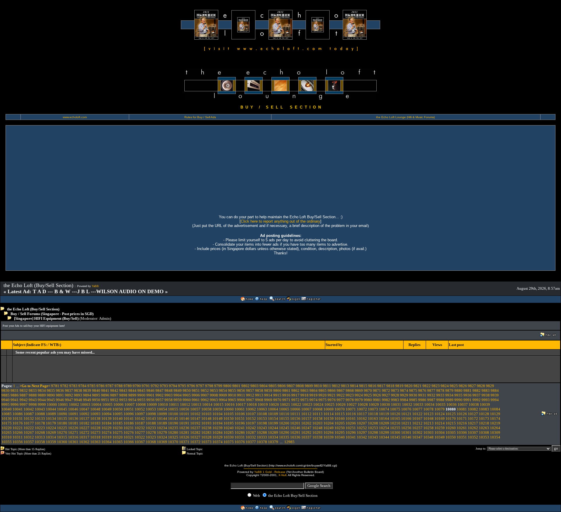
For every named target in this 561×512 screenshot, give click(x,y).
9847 (159, 390)
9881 (467, 390)
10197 (251, 423)
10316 (73, 437)
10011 (174, 404)
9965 (232, 400)
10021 (285, 404)
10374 (217, 442)
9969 (268, 400)
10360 (62, 442)
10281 (184, 432)
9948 (78, 400)
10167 (417, 418)
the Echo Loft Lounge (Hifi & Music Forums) (405, 117)
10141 (129, 418)
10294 (328, 432)
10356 (18, 442)
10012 (185, 404)
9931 (422, 395)
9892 (69, 395)
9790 (137, 386)
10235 (173, 428)
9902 (159, 395)
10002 (74, 404)
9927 (386, 395)
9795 (182, 386)
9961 (196, 400)
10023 (307, 404)
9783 (73, 386)
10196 (240, 423)
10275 (117, 432)
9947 (69, 400)
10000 (52, 404)
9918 (304, 395)
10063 (262, 409)
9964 (223, 400)
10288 (262, 432)
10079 (439, 409)
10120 (395, 414)
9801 (236, 386)
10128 (484, 414)
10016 (229, 404)
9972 (295, 400)
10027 (352, 404)
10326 (184, 437)
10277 (140, 432)
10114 (328, 414)
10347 (417, 437)
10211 (406, 423)
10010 (163, 404)
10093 (95, 414)
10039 (485, 404)
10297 (362, 432)
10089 (51, 414)
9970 (277, 400)
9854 (223, 390)
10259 (439, 428)
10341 (351, 437)
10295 (340, 432)
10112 (306, 414)
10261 (462, 428)
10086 (18, 414)
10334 (273, 437)
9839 (87, 390)
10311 (18, 437)
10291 (295, 432)
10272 (84, 432)
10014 (207, 404)
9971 (286, 400)
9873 (395, 390)
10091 (73, 414)
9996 (15, 404)
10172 (473, 418)
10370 (173, 442)
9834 (42, 390)
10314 (51, 437)
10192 (195, 423)
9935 (458, 395)
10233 (151, 428)
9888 (33, 395)
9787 (109, 386)
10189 (162, 423)
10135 (62, 418)
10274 (106, 432)
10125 (451, 414)
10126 (462, 414)
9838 (78, 390)
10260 (451, 428)
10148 (206, 418)
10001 (63, 404)
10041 (18, 409)
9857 (250, 390)
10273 (95, 432)
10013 (196, 404)
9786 (100, 386)
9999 (42, 404)
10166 (406, 418)
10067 (306, 409)
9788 (119, 386)
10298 (373, 432)
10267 (29, 432)
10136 (73, 418)
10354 (495, 437)
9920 (322, 395)
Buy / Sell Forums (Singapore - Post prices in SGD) (52, 314)
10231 (129, 428)
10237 (195, 428)
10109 (273, 414)
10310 (6, 437)
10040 (6, 409)
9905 (187, 395)
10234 (162, 428)
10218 (484, 423)
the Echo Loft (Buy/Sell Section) (33, 309)
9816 (372, 386)
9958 (169, 400)
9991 (467, 400)
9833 (33, 390)
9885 (5, 395)
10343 (373, 437)
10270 (62, 432)
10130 (6, 418)
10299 (384, 432)
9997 (24, 404)
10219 (495, 423)
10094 (106, 414)
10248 (317, 428)
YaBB (95, 286)
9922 (341, 395)
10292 (306, 432)
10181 (73, 423)
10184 (106, 423)
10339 (328, 437)
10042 (29, 409)
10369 (162, 442)
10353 (484, 437)
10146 (184, 418)
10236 (184, 428)
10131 (18, 418)
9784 (82, 386)
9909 (223, 395)
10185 (117, 423)
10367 (140, 442)
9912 (250, 395)
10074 (384, 409)
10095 (117, 414)
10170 (451, 418)
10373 (206, 442)
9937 (476, 395)
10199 (273, 423)
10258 (428, 428)
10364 (106, 442)
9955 (141, 400)
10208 (373, 423)
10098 (151, 414)
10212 (417, 423)
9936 (467, 395)
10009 (152, 404)
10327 (195, 437)
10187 (140, 423)
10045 (62, 409)
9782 (64, 386)
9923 (350, 395)
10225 (62, 428)
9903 (169, 395)
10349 (439, 437)
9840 (96, 390)
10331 (240, 437)
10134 (51, 418)
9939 (495, 395)
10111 (295, 414)
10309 (495, 432)
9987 (431, 400)
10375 (229, 442)
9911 (241, 395)
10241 (240, 428)
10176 (18, 423)
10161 (351, 418)
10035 (440, 404)
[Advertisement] (280, 169)
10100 (173, 414)
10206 (351, 423)
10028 (363, 404)
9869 (359, 390)
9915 (277, 395)
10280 (173, 432)
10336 (295, 437)
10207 (362, 423)
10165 (395, 418)
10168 (428, 418)
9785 (91, 386)
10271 (73, 432)
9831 (15, 390)
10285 (229, 432)
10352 (473, 437)
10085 (6, 414)
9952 (114, 400)
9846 (150, 390)
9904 (178, 395)
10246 (295, 428)
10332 (251, 437)
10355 (6, 442)
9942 (24, 400)
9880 (458, 390)
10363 (95, 442)
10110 (284, 414)
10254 (384, 428)
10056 (184, 409)
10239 (217, 428)
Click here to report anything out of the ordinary (280, 221)
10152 (251, 418)
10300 (395, 432)
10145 (173, 418)
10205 (340, 423)
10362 (84, 442)
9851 (196, 390)
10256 (406, 428)
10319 (106, 437)
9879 (449, 390)
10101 (184, 414)
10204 (328, 423)
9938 (486, 395)
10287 (251, 432)
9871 (377, 390)
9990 (458, 400)
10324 (162, 437)
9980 (368, 400)
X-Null (282, 475)
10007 (129, 404)
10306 (462, 432)
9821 (417, 386)
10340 (340, 437)
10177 (29, 423)
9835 (51, 390)
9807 (291, 386)
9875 (413, 390)
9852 (205, 390)
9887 (24, 395)
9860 (277, 390)
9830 (5, 390)
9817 (381, 386)
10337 (306, 437)
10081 (462, 409)
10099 (162, 414)
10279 (162, 432)
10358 (40, 442)
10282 (195, 432)
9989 (449, 400)
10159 (328, 418)
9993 (486, 400)
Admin (104, 318)
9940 (5, 400)
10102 (195, 414)
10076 (406, 409)
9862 (295, 390)
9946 (60, 400)
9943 (33, 400)
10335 (284, 437)
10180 (62, 423)
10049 (106, 409)
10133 (40, 418)
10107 (251, 414)
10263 (484, 428)
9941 (15, 400)
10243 (262, 428)
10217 (473, 423)
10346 (406, 437)
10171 (462, 418)
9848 (169, 390)
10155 (284, 418)
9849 (178, 390)
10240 (229, 428)
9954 (132, 400)
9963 (214, 400)
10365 (117, 442)
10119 (384, 414)
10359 (51, 442)
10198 (262, 423)
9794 (173, 386)
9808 (300, 386)
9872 (386, 390)
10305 (451, 432)
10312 (29, 437)
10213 (428, 423)
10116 (351, 414)
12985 (289, 442)
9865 (322, 390)
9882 (476, 390)
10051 (129, 409)
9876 (422, 390)
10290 (284, 432)
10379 (273, 442)
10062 (251, 409)
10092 (84, 414)
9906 (196, 395)
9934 (449, 395)
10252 (362, 428)
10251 (351, 428)
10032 (407, 404)
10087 (29, 414)
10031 (396, 404)
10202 (306, 423)
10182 (84, 423)
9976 (332, 400)
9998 (33, 404)
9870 (368, 390)
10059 (217, 409)
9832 (24, 390)
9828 (481, 386)
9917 (295, 395)
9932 (431, 395)
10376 (240, 442)
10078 (428, 409)
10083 (484, 409)
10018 (252, 404)
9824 (445, 386)
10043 (40, 409)
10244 (273, 428)
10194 (217, 423)
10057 (195, 409)
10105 (229, 414)
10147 (195, 418)
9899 (132, 395)
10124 (439, 414)
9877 (431, 390)
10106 (240, 414)
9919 (313, 395)
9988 (440, 400)
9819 (399, 386)
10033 (418, 404)
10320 (117, 437)
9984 (404, 400)
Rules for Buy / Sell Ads (200, 117)
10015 (218, 404)
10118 (373, 414)
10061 (240, 409)
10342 (362, 437)
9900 (141, 395)
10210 (395, 423)
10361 (73, 442)
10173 (484, 418)
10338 (317, 437)
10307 (473, 432)
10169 (439, 418)
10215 (451, 423)
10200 (284, 423)
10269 (51, 432)
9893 (78, 395)
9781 (55, 386)
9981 (377, 400)
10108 (262, 414)
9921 (332, 395)
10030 (385, 404)
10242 (251, 428)
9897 (114, 395)
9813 (345, 386)
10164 (384, 418)
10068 (317, 409)
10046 (73, 409)
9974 (313, 400)
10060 (229, 409)
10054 (162, 409)
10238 (206, 428)
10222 (29, 428)
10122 (417, 414)
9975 (322, 400)
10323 (151, 437)
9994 (495, 400)
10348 (428, 437)
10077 (417, 409)
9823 (436, 386)
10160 (340, 418)
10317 (84, 437)
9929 (404, 395)
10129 (495, 414)
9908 (214, 395)
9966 (241, 400)
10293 (317, 432)
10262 (473, 428)
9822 (427, 386)
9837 (69, 390)
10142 (140, 418)
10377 (251, 442)
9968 (259, 400)
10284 (217, 432)
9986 (422, 400)
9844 (132, 390)
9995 (5, 404)
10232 (140, 428)
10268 (40, 432)
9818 (390, 386)
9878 (440, 390)
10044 (51, 409)
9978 (350, 400)
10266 (18, 432)
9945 (51, 400)
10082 (473, 409)
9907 (205, 395)
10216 (462, 423)
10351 (462, 437)
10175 (6, 423)
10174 (495, 418)
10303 (428, 432)
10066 (295, 409)
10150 (229, 418)
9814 (354, 386)
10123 (428, 414)
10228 (95, 428)
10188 (151, 423)
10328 (206, 437)
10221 (18, 428)
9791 (146, 386)
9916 (286, 395)
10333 (262, 437)
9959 (178, 400)
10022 (296, 404)
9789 (128, 386)
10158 (317, 418)
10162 (362, 418)
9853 (214, 390)
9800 (227, 386)
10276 (129, 432)
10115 (340, 414)
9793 (164, 386)
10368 (151, 442)
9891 (60, 395)
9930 (413, 395)
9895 (96, 395)
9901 (150, 395)
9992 (476, 400)
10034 (429, 404)
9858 (259, 390)
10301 (406, 432)
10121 (406, 414)
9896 (105, 395)
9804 (263, 386)
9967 (250, 400)
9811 (327, 386)
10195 (229, 423)
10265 (6, 432)
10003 (85, 404)
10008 (141, 404)
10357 (29, 442)
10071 (351, 409)
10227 (84, 428)
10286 (240, 432)
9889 (42, 395)
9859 (268, 390)
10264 (495, 428)
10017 (241, 404)
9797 (200, 386)
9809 (309, 386)
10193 (206, 423)
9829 (490, 386)
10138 (95, 418)
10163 (373, 418)
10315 (62, 437)
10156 (295, 418)
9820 (408, 386)
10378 (262, 442)
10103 (206, 414)
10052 (140, 409)
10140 (117, 418)
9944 (42, 400)
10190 (173, 423)
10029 (374, 404)
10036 (451, 404)
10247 (306, 428)
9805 (273, 386)
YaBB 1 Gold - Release (269, 471)
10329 (217, 437)
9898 (123, 395)
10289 (273, 432)
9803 (254, 386)
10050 (117, 409)
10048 (95, 409)
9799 (218, 386)
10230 (117, 428)
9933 (440, 395)
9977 (341, 400)
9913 (259, 395)
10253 (373, 428)
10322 (140, 437)
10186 (129, 423)
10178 (40, 423)
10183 (95, 423)
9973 (304, 400)
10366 (129, 442)
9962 (205, 400)
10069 (328, 409)
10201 (295, 423)
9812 (336, 386)
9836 (60, 390)
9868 (350, 390)
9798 (209, 386)
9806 (282, 386)
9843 (123, 390)
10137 (84, 418)
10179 (51, 423)
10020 (274, 404)
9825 (454, 386)
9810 (318, 386)
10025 (329, 404)
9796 (191, 386)
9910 (232, 395)
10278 (151, 432)
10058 (206, 409)
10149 (217, 418)
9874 (404, 390)
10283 (206, 432)
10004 (96, 404)
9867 (341, 390)
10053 (151, 409)
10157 (306, 418)
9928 (395, 395)
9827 (472, 386)
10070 (340, 409)
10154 (273, 418)
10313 (40, 437)
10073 (373, 409)
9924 (359, 395)
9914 (268, 395)
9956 (150, 400)
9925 (368, 395)
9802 (245, 386)
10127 (473, 414)
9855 (232, 390)
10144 (162, 418)
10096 (129, 414)
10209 (384, 423)
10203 (317, 423)
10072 (362, 409)
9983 (395, 400)
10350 (451, 437)
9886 (15, 395)
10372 (195, 442)
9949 (87, 400)
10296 (351, 432)
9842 (114, 390)
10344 (384, 437)
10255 (395, 428)
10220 (6, 428)
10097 (140, 414)
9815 (363, 386)
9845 (141, 390)
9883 (486, 390)
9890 (51, 395)
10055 (173, 409)
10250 (340, 428)
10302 (417, 432)
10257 (417, 428)
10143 (151, 418)
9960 (187, 400)
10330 (229, 437)
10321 (129, 437)
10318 (95, 437)
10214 (439, 423)
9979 (359, 400)
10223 (40, 428)
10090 (62, 414)
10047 (84, 409)
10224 (51, 428)
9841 (105, 390)
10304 (439, 432)
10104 (217, 414)
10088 (40, 414)
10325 (173, 437)
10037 (463, 404)
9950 (96, 400)
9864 (313, 390)
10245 (284, 428)
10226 (73, 428)
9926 (377, 395)
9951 (105, 400)
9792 (155, 386)
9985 (413, 400)
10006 (118, 404)
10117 (362, 414)
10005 (107, 404)
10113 (317, 414)
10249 (328, 428)
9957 (159, 400)
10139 (106, 418)
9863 (304, 390)
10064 (273, 409)
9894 (87, 395)
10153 (262, 418)
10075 (395, 409)
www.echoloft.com (75, 117)
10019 (263, 404)
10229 (106, 428)
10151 (240, 418)
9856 (241, 390)
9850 (187, 390)
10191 (184, 423)
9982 (386, 400)
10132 (29, 418)
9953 (123, 400)
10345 (395, 437)
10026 (340, 404)
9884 (495, 390)
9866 (332, 390)
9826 (463, 386)
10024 (318, 404)
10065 (284, 409)
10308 (484, 432)
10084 (495, 409)
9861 (286, 390)
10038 (474, 404)
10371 (184, 442)
